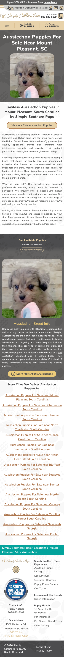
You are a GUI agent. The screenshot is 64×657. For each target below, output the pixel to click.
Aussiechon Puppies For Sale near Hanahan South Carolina (32, 417)
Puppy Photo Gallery (46, 584)
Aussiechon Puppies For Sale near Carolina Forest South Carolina (32, 516)
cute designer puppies (13, 339)
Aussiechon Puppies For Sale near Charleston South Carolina (32, 407)
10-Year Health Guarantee (43, 610)
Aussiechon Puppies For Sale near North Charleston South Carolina (32, 427)
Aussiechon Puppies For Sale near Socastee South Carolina (32, 477)
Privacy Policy (44, 650)
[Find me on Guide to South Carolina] (16, 590)
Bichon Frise (46, 356)
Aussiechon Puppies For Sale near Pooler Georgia (32, 536)
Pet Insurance (42, 617)
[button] (51, 8)
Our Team (40, 588)
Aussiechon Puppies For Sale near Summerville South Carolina (32, 447)
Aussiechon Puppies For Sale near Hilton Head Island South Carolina (32, 457)
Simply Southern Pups (16, 548)
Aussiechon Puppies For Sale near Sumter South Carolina (32, 487)
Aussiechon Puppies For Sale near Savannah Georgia (32, 526)
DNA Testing (41, 625)
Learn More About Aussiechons (34, 373)
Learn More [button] (50, 2)
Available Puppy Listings (43, 569)
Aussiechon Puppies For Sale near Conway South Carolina (32, 506)
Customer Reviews (45, 580)
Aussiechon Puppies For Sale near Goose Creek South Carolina (32, 437)
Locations (40, 548)
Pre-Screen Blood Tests (48, 621)
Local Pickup (41, 575)
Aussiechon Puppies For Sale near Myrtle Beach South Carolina (32, 497)
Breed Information (44, 599)
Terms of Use (43, 647)
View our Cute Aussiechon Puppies (32, 125)
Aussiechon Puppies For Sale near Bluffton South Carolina (32, 467)
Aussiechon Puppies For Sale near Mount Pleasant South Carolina (32, 397)
